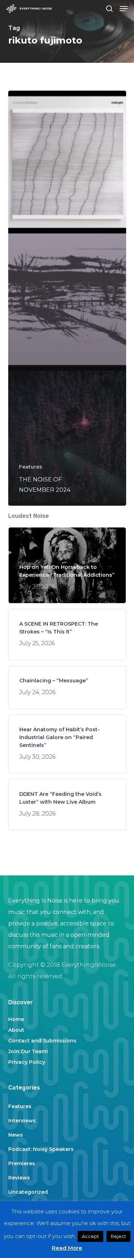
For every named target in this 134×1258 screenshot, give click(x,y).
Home (16, 1019)
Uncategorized (28, 1192)
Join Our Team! (28, 1051)
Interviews (22, 1120)
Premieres (21, 1163)
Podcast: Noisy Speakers (41, 1149)
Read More (67, 1247)
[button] (124, 8)
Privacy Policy (26, 1062)
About (16, 1030)
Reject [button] (118, 1236)
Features (30, 467)
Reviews (19, 1177)
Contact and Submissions (42, 1040)
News (15, 1135)
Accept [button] (90, 1236)
